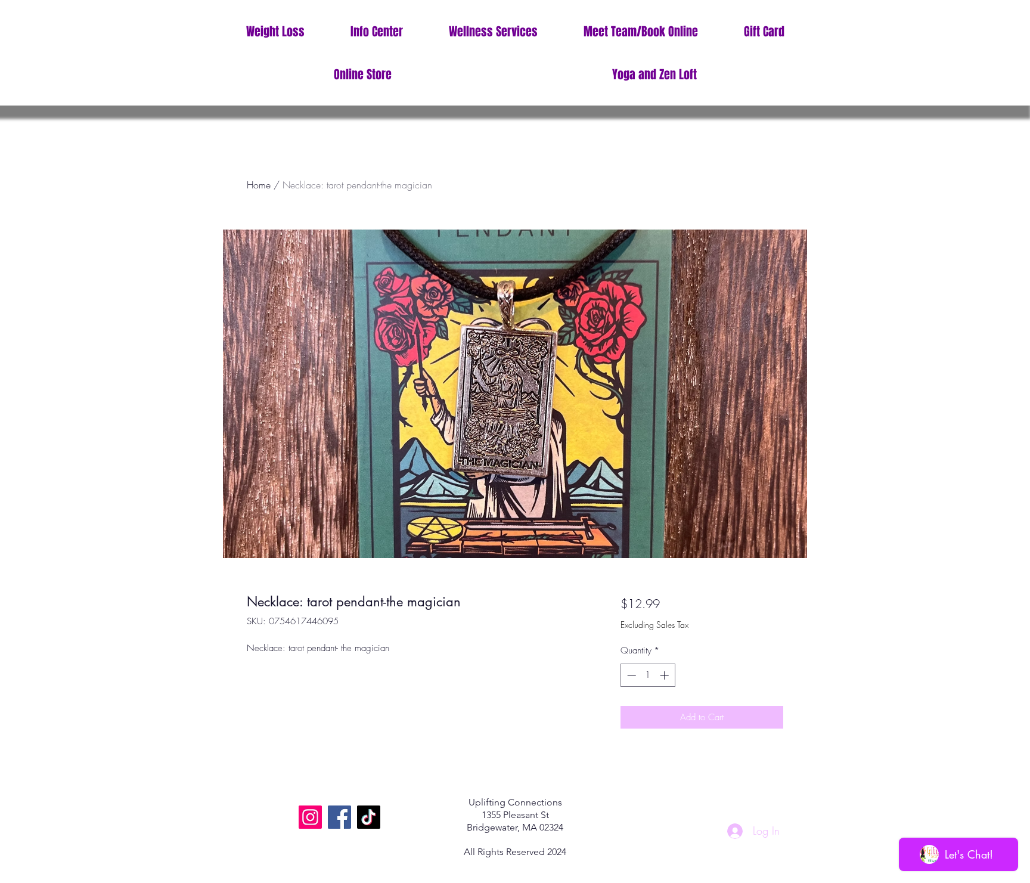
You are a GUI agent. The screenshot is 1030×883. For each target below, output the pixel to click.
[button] (376, 32)
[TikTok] (368, 817)
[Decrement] (630, 675)
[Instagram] (310, 817)
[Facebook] (339, 817)
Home (259, 184)
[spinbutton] (647, 675)
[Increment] (665, 675)
